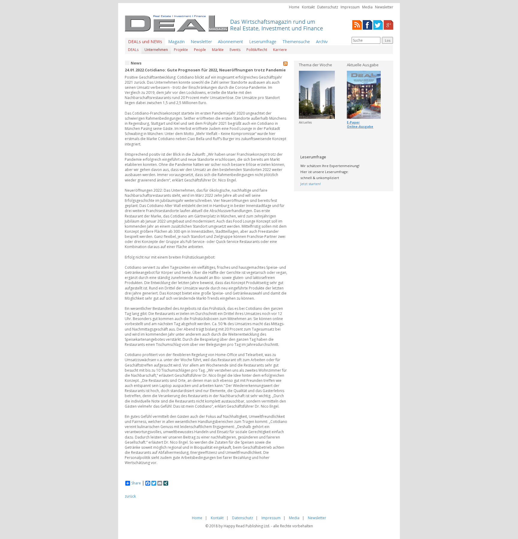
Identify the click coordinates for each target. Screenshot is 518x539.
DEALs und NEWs (145, 41)
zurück (130, 496)
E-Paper (353, 122)
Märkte (218, 49)
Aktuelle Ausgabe (363, 64)
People (200, 49)
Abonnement (230, 41)
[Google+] (388, 24)
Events (235, 49)
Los (387, 40)
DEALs (133, 49)
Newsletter (384, 7)
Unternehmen (156, 49)
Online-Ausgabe (360, 126)
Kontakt (308, 7)
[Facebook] (367, 24)
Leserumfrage (262, 41)
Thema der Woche (315, 64)
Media (367, 7)
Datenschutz (327, 7)
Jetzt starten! (310, 183)
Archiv (322, 41)
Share (136, 483)
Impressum (350, 7)
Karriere (280, 49)
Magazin (176, 41)
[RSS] (357, 24)
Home (294, 7)
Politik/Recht (256, 49)
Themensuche (296, 41)
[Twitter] (378, 24)
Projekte (181, 49)
